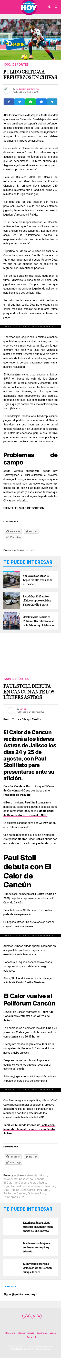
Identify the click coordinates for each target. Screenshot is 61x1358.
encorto (30, 550)
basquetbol (26, 1179)
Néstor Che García (24, 1189)
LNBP (6, 1189)
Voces (53, 1333)
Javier (23, 709)
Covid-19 (31, 1337)
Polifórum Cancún (14, 1193)
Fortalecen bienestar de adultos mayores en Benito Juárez (29, 1129)
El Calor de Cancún (15, 1182)
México (21, 1333)
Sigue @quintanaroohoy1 (20, 1294)
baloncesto (10, 1179)
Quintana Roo (36, 1193)
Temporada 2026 (14, 1197)
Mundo (30, 1333)
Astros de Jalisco (36, 1175)
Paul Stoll (43, 1189)
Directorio (10, 1333)
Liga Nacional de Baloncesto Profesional (29, 1186)
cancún (39, 1179)
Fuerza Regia (38, 1182)
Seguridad (42, 1333)
